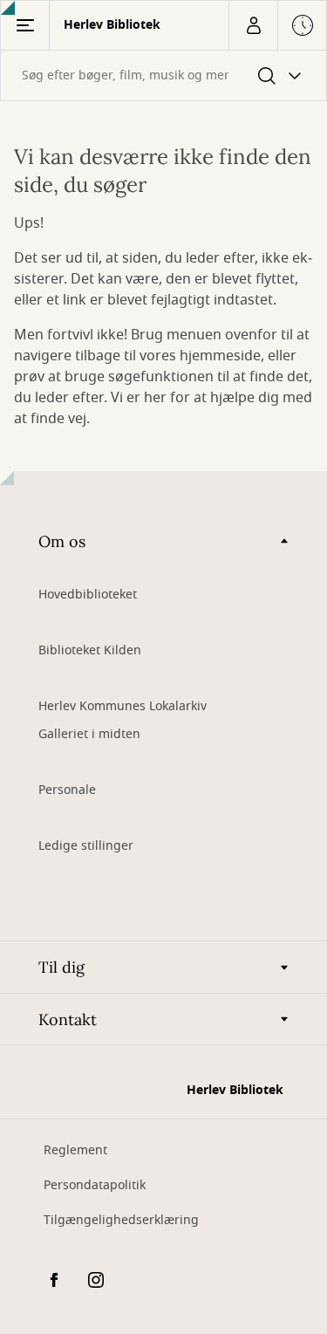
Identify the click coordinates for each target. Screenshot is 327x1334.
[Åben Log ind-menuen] (252, 25)
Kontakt (67, 1019)
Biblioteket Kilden (89, 650)
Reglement (75, 1150)
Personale (67, 790)
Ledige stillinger (85, 846)
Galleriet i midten (89, 734)
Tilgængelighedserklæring (121, 1220)
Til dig (61, 967)
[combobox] (163, 75)
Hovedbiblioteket (87, 594)
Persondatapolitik (95, 1185)
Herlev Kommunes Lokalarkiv (122, 706)
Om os (61, 541)
